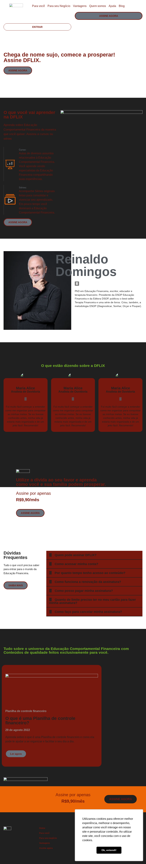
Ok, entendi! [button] (108, 850)
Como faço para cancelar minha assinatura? (88, 612)
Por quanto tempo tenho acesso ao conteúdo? (90, 573)
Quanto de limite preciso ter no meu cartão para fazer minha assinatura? (92, 601)
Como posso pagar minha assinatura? (84, 591)
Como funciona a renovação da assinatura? (88, 582)
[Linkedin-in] (77, 283)
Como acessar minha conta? (76, 564)
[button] (94, 555)
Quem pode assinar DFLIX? (76, 555)
